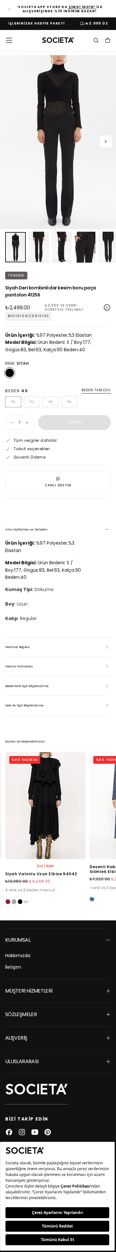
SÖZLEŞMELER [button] (21, 1014)
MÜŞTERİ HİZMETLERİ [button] (28, 991)
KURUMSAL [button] (17, 940)
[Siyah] (9, 372)
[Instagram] (22, 1132)
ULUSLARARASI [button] (21, 1061)
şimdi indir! (81, 7)
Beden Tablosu (96, 390)
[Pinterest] (48, 1132)
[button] (9, 40)
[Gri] (13, 901)
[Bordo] (7, 901)
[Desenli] (92, 899)
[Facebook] (9, 1132)
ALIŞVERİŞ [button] (16, 1038)
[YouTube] (35, 1132)
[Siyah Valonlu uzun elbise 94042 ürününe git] (45, 805)
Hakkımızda (17, 955)
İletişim (13, 967)
